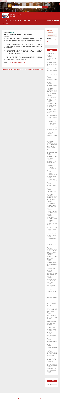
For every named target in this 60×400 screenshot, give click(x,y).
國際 (3, 23)
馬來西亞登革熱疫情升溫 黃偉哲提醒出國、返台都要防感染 (52, 264)
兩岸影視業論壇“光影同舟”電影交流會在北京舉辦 (51, 162)
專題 (10, 20)
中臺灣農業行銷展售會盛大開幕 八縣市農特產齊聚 (52, 234)
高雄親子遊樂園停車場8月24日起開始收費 (51, 286)
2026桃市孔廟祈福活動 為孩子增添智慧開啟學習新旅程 (52, 181)
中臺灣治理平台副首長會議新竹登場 (52, 224)
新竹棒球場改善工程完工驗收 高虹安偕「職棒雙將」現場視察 (52, 343)
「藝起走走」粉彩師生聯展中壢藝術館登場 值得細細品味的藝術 (52, 213)
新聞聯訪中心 (6, 36)
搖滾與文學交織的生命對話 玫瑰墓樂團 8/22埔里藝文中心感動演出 (52, 229)
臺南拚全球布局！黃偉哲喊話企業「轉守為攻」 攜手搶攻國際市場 (52, 258)
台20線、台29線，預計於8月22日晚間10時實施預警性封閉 (52, 93)
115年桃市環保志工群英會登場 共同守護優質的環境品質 (52, 187)
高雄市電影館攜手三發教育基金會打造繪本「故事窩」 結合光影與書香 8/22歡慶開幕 (52, 245)
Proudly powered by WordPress (22, 398)
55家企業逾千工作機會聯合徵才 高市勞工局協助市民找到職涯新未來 (51, 323)
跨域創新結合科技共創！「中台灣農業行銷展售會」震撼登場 (52, 111)
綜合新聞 (19, 20)
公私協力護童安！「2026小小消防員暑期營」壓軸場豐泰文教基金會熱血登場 (52, 175)
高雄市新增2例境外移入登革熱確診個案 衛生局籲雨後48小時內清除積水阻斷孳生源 (51, 206)
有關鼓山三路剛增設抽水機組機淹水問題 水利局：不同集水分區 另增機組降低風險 (52, 147)
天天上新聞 (16, 14)
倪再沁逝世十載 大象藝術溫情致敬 (51, 59)
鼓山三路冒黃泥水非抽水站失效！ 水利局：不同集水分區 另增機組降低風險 (52, 123)
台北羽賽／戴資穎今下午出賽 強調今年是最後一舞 (33, 69)
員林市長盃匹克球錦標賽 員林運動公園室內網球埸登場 (18, 1)
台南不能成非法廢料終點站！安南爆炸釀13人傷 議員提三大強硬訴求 (51, 281)
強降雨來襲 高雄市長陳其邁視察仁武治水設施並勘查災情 (52, 337)
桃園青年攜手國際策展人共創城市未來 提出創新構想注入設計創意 (52, 199)
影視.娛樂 (24, 20)
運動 (7, 23)
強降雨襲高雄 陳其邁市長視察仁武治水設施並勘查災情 (52, 298)
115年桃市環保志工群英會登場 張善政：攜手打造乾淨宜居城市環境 (52, 360)
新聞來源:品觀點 (6, 32)
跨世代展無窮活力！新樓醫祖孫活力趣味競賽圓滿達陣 (52, 136)
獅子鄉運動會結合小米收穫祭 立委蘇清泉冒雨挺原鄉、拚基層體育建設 (52, 105)
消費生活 (14, 20)
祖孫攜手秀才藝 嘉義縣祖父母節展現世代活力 (52, 354)
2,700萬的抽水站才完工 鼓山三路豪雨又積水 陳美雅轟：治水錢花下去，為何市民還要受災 (52, 330)
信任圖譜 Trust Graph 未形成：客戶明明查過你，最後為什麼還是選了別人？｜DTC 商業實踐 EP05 (52, 130)
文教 (36, 20)
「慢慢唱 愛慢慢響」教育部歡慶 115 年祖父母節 (51, 239)
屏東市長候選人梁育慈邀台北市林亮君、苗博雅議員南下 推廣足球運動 (52, 87)
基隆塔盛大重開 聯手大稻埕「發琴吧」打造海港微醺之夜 (52, 117)
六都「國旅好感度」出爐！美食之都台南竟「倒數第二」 (13, 69)
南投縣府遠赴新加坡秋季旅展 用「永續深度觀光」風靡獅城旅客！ (52, 275)
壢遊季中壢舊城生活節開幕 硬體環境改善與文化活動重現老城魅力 (52, 81)
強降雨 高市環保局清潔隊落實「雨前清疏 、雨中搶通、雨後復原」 (51, 99)
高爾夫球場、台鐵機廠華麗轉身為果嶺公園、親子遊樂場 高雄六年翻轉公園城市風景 (52, 310)
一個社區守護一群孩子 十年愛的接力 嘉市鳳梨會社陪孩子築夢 (51, 291)
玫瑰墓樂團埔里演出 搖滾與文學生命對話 (52, 153)
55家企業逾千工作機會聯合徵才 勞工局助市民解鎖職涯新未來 (51, 304)
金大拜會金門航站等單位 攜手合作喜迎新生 (51, 141)
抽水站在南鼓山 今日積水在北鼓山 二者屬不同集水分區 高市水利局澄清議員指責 (51, 168)
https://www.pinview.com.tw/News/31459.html (17, 62)
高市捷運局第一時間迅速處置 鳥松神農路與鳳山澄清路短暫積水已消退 (52, 252)
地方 (7, 20)
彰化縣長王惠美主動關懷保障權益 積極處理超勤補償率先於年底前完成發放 (52, 70)
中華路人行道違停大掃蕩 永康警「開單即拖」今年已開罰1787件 (52, 317)
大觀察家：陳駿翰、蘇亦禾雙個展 (52, 75)
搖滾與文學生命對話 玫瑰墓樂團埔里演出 (52, 157)
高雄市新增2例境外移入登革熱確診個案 (51, 269)
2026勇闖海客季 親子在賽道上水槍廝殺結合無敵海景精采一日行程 (52, 193)
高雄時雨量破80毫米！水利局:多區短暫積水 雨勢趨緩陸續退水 (51, 370)
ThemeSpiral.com (40, 398)
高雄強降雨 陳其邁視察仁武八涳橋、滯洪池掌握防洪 (52, 365)
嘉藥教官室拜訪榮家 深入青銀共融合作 (51, 54)
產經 (32, 20)
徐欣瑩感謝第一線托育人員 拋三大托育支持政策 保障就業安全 (52, 349)
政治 (29, 20)
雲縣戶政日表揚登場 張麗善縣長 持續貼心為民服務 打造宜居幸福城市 (52, 219)
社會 (3, 20)
